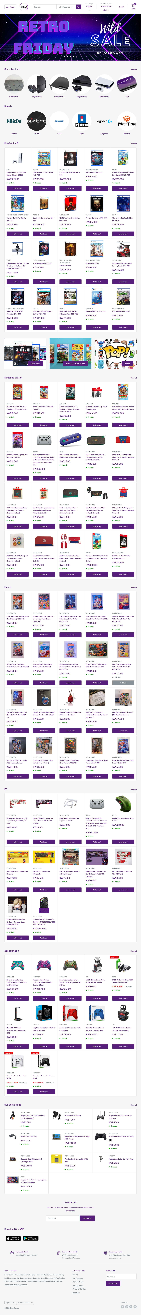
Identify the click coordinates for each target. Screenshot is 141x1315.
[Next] (136, 84)
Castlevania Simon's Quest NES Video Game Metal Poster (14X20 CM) (70, 666)
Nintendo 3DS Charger (73, 1115)
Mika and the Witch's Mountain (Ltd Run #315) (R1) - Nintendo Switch (97, 558)
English (8, 1303)
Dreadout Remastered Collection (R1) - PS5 (14, 312)
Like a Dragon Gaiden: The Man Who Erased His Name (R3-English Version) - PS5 (18, 265)
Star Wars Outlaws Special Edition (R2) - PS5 (42, 312)
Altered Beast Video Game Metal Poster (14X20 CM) (42, 665)
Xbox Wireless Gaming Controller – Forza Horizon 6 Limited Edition (17, 982)
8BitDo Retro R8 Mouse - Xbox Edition (123, 819)
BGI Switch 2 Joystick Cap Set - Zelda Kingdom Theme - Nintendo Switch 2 (44, 510)
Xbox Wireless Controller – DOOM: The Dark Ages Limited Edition (70, 982)
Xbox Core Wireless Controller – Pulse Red (70, 1029)
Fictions (36, 215)
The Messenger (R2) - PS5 (42, 263)
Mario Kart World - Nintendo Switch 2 (43, 408)
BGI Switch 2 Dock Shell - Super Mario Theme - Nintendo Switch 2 (44, 558)
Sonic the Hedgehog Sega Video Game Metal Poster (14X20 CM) (121, 666)
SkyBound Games (92, 169)
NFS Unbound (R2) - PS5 (121, 311)
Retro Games (90, 451)
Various (88, 215)
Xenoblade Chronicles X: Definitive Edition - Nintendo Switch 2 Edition (69, 409)
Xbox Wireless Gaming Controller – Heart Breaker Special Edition (42, 982)
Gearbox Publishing (93, 260)
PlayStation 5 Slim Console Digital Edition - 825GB (16, 173)
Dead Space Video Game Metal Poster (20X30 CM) (97, 761)
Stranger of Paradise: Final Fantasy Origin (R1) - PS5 (122, 264)
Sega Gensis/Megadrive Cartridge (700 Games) (77, 1137)
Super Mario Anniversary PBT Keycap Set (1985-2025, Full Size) (17, 820)
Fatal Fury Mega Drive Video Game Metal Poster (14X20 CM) (97, 617)
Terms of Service (79, 1289)
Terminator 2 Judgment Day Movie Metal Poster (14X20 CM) (17, 714)
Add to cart (18, 188)
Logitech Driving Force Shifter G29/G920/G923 (44, 1029)
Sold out (123, 683)
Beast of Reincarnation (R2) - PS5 (43, 219)
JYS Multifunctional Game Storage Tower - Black (121, 1029)
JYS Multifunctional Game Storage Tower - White (95, 981)
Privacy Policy (78, 1282)
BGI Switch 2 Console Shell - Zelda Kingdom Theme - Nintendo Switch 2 (96, 510)
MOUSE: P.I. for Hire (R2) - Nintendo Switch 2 (121, 557)
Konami (114, 215)
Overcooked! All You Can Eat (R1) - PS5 (43, 173)
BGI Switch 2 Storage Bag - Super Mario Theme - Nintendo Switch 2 (123, 457)
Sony (8, 169)
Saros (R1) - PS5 (65, 265)
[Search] (78, 7)
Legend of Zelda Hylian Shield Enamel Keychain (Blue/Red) (43, 713)
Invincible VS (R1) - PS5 (94, 172)
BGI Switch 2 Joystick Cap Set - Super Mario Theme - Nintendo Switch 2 (17, 558)
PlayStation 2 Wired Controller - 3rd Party (120, 1116)
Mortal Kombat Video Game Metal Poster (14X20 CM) (69, 761)
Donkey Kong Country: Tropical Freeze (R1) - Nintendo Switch (123, 408)
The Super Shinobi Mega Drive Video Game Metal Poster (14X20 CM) (70, 618)
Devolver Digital (39, 260)
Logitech (36, 1025)
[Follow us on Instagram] (126, 1306)
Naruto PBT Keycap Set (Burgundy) (41, 872)
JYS (87, 977)
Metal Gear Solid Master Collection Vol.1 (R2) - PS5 (68, 312)
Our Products (78, 1278)
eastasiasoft (64, 215)
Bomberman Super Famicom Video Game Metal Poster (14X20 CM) (43, 618)
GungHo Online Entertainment (17, 215)
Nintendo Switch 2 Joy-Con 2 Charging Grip (96, 408)
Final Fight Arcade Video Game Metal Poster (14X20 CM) (18, 617)
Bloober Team (64, 169)
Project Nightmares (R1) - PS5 (96, 218)
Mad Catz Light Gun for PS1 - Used (121, 1159)
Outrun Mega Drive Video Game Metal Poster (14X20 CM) (18, 665)
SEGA (8, 260)
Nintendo (10, 404)
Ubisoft (35, 308)
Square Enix (116, 260)
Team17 (35, 169)
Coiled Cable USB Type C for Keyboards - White (69, 819)
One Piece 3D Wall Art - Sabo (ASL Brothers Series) (17, 761)
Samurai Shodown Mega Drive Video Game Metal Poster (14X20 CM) (123, 618)
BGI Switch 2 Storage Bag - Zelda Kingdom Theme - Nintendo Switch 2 (95, 457)
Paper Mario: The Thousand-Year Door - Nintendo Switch (17, 408)
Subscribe (87, 1218)
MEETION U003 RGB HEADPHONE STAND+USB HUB (16, 1030)
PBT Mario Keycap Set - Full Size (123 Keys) (122, 872)
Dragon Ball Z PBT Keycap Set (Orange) (17, 872)
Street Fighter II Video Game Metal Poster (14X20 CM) (96, 665)
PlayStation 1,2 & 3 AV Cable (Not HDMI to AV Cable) (33, 1116)
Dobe (114, 977)
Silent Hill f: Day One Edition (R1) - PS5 (122, 219)
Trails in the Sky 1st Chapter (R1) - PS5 (17, 219)
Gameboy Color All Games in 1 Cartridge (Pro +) (31, 1160)
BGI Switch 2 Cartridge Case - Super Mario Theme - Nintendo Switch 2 (123, 510)
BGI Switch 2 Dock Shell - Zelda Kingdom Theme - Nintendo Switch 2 (68, 510)
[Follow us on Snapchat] (135, 1306)
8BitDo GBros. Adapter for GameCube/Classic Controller (70, 456)
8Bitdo (35, 451)
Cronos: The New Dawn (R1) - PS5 (69, 173)
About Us (76, 1292)
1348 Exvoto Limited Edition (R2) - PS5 (69, 219)
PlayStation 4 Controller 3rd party (121, 1136)
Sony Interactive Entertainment (65, 261)
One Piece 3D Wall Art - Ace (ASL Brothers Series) (43, 761)
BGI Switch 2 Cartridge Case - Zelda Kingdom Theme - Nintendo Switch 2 (17, 510)
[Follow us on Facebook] (122, 1306)
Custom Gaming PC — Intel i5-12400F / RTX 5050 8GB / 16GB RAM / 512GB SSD (44, 921)
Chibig (114, 169)
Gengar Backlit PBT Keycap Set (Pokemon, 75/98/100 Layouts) (96, 873)
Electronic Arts (118, 308)
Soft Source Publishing (15, 308)
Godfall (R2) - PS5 (92, 263)
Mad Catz (112, 1156)
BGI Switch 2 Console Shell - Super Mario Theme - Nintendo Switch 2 (70, 558)
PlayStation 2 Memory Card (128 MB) (76, 1160)
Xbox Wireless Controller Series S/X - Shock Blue (95, 1029)
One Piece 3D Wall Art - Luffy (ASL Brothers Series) (122, 713)
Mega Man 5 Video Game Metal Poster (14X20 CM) (123, 761)
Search (75, 1275)
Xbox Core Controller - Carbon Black (44, 1077)
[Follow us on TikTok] (130, 1306)
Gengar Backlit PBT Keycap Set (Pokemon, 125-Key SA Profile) (43, 820)
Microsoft (10, 977)
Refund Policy (78, 1285)
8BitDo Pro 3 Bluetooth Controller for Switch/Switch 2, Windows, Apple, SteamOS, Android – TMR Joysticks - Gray (43, 460)
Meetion (9, 1025)
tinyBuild (89, 308)
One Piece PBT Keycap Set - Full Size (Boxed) (69, 872)
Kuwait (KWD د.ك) (23, 1303)
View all (134, 69)
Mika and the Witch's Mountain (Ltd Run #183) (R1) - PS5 (123, 173)
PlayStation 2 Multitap (29, 1136)
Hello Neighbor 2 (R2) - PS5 (95, 311)
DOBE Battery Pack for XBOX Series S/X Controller (122, 981)
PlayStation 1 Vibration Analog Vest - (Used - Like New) (33, 1181)
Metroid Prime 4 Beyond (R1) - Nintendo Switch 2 (17, 456)
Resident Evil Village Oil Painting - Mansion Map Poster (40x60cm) (97, 714)
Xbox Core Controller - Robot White (17, 1077)
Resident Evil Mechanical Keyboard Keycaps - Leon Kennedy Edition (16, 921)
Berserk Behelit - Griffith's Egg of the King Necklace (70, 713)
